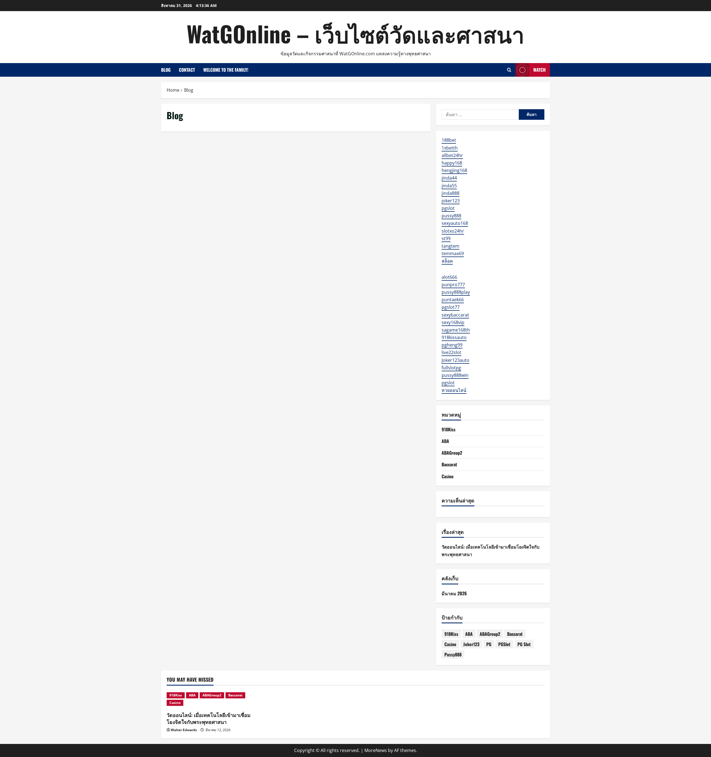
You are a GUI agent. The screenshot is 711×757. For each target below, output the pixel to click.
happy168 (452, 163)
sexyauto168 (455, 223)
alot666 (449, 277)
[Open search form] (509, 69)
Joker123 (471, 644)
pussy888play (456, 292)
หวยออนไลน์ (454, 390)
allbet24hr (452, 155)
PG (488, 644)
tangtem (450, 246)
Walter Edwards (184, 730)
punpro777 (453, 285)
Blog (166, 69)
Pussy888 (453, 654)
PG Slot (524, 644)
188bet (449, 140)
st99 (446, 238)
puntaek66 (453, 300)
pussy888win (455, 375)
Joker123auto (455, 360)
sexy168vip (453, 322)
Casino (448, 476)
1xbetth (450, 148)
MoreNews (375, 750)
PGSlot (504, 644)
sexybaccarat (455, 315)
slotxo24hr (453, 231)
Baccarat (449, 464)
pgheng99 (452, 345)
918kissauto (454, 337)
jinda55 (449, 186)
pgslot (448, 208)
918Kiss (448, 429)
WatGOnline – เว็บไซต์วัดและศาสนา (355, 33)
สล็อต (447, 261)
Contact (187, 69)
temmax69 (453, 253)
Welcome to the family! (225, 69)
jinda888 (450, 193)
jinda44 (449, 178)
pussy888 (451, 216)
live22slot (451, 352)
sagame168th (456, 330)
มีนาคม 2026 (454, 593)
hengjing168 (454, 170)
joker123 (451, 201)
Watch (539, 69)
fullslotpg (451, 368)
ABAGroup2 (452, 452)
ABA (445, 441)
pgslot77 (451, 307)
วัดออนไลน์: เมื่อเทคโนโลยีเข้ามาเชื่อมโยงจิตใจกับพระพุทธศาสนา (209, 718)
